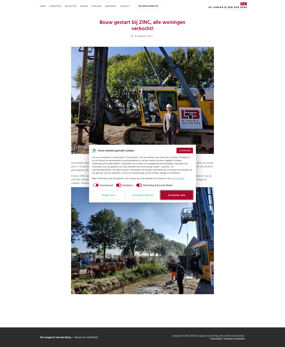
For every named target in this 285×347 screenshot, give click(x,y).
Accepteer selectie (142, 195)
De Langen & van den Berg (228, 6)
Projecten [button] (70, 6)
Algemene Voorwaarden (234, 338)
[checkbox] (102, 185)
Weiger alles (108, 195)
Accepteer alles (176, 195)
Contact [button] (125, 6)
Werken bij (110, 6)
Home (43, 6)
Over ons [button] (96, 6)
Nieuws (84, 6)
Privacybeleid (216, 338)
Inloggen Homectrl (148, 6)
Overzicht (186, 150)
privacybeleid (177, 178)
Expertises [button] (55, 6)
